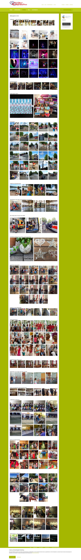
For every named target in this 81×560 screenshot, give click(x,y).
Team (11, 9)
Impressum (35, 547)
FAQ (29, 9)
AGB (45, 4)
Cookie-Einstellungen (55, 547)
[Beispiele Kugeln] (21, 249)
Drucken (71, 4)
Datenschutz (47, 547)
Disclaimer (41, 547)
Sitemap (67, 4)
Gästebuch (35, 9)
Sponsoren (17, 9)
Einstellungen (19, 557)
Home (42, 4)
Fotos (24, 9)
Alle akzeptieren (12, 557)
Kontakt (63, 4)
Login (55, 4)
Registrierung (49, 4)
